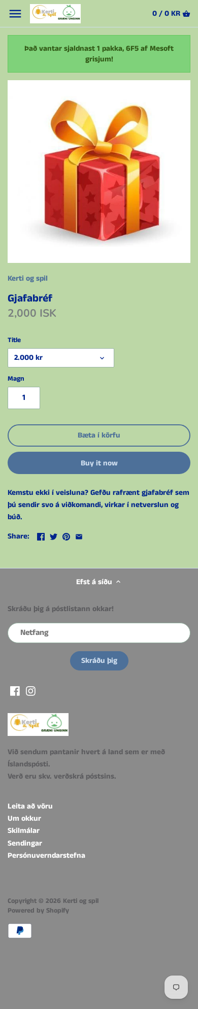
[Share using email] (79, 535)
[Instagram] (31, 690)
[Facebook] (15, 690)
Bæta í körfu (99, 435)
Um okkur (24, 818)
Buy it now (99, 463)
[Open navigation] (15, 13)
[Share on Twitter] (53, 535)
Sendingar (25, 843)
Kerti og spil (28, 278)
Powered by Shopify (38, 911)
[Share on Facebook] (41, 535)
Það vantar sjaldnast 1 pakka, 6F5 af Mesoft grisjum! (99, 53)
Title (14, 341)
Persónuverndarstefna (46, 855)
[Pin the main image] (66, 535)
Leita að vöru (30, 806)
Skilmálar (24, 830)
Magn (16, 379)
